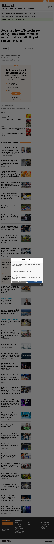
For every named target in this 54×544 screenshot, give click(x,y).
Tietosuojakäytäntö (39, 284)
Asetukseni (35, 262)
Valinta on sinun (19, 262)
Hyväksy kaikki (34, 281)
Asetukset (19, 281)
